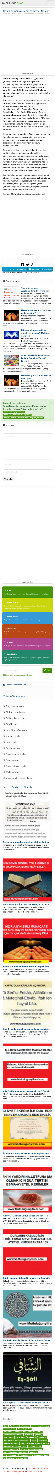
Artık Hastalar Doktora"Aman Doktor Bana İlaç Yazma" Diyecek (35, 358)
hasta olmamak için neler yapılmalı (17, 415)
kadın (34, 1440)
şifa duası (42, 1437)
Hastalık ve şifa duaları (16, 730)
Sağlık (19, 13)
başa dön (22, 269)
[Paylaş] (22, 264)
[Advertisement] (27, 44)
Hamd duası (32, 1437)
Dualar (8, 591)
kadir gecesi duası (11, 1443)
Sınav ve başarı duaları (16, 766)
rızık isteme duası (10, 1455)
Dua (5, 1426)
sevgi (34, 1426)
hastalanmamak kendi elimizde (16, 418)
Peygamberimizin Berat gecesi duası (34, 1455)
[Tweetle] (27, 264)
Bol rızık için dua (24, 1429)
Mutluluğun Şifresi (9, 13)
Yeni (5, 787)
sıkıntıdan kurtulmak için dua (15, 1446)
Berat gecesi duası (11, 1449)
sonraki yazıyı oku (10, 269)
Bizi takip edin (35, 1471)
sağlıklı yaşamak (36, 418)
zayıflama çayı (43, 1426)
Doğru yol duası (35, 1446)
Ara (48, 670)
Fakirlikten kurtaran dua (13, 1435)
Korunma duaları (13, 736)
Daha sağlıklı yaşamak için (14, 412)
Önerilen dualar (12, 748)
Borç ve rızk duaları (14, 706)
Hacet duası (14, 1426)
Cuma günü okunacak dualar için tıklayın (19, 675)
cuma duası (8, 1437)
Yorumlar (28, 787)
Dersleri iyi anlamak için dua (31, 1449)
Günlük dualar (12, 724)
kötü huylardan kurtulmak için (15, 1452)
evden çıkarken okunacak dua (15, 1458)
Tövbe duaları (12, 772)
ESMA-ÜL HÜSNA (35, 1432)
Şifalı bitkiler (10, 628)
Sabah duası (20, 1437)
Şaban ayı (38, 1435)
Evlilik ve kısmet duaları (16, 718)
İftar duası (29, 1435)
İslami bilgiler (11, 654)
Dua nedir (33, 1452)
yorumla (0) (35, 269)
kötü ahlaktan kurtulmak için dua (16, 1440)
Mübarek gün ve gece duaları (19, 778)
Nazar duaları (11, 742)
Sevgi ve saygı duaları (15, 754)
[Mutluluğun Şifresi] (13, 3)
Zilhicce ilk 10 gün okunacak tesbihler (34, 1443)
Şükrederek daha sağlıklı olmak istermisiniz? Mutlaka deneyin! (35, 333)
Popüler (15, 787)
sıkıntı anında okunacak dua (15, 1432)
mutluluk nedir (9, 1429)
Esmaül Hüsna (11, 602)
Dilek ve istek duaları (15, 712)
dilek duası (25, 1426)
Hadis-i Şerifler (11, 616)
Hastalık (9, 642)
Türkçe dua (42, 1440)
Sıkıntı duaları (12, 760)
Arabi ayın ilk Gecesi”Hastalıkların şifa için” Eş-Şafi (28, 1402)
